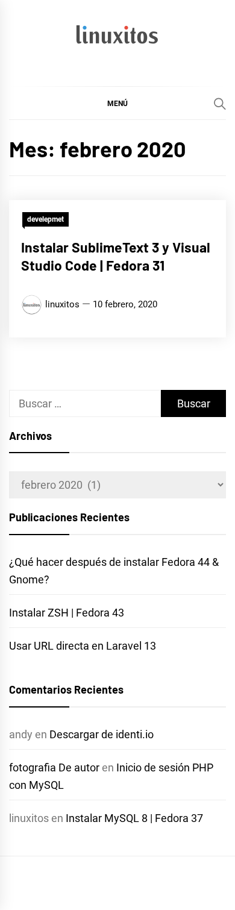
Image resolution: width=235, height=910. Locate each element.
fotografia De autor (54, 767)
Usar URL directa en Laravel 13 (82, 645)
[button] (117, 103)
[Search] (220, 104)
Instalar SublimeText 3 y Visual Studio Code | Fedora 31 (115, 256)
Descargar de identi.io (101, 734)
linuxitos (62, 304)
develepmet (45, 219)
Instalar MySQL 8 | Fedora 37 (134, 818)
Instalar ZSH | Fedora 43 (66, 612)
